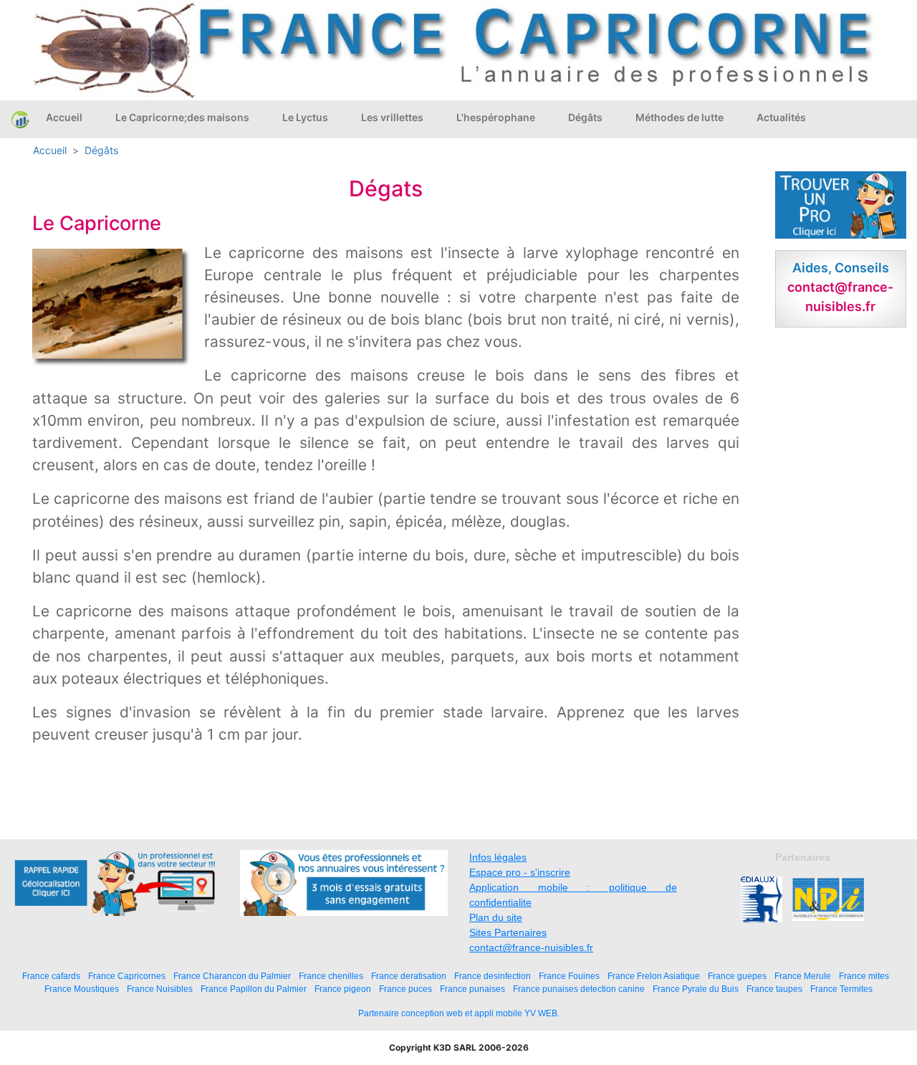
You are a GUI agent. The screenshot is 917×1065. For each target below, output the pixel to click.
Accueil (64, 117)
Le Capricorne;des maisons (182, 117)
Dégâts (585, 117)
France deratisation (408, 975)
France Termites (841, 988)
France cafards (51, 975)
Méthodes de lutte (679, 117)
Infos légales (498, 857)
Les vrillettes (392, 117)
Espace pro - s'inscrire (519, 872)
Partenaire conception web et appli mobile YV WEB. (459, 1013)
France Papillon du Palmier (254, 988)
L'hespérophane (495, 117)
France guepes (737, 975)
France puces (405, 988)
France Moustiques (81, 988)
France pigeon (343, 988)
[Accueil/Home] (20, 119)
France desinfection (492, 975)
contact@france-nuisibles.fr (531, 947)
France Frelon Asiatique (654, 975)
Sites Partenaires (508, 932)
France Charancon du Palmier (232, 975)
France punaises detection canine (579, 988)
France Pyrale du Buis (696, 988)
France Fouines (569, 975)
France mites (864, 975)
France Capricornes (126, 975)
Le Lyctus (305, 117)
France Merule (802, 975)
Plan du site (495, 917)
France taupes (774, 988)
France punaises (472, 988)
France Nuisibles (160, 988)
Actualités (781, 117)
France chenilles (331, 975)
